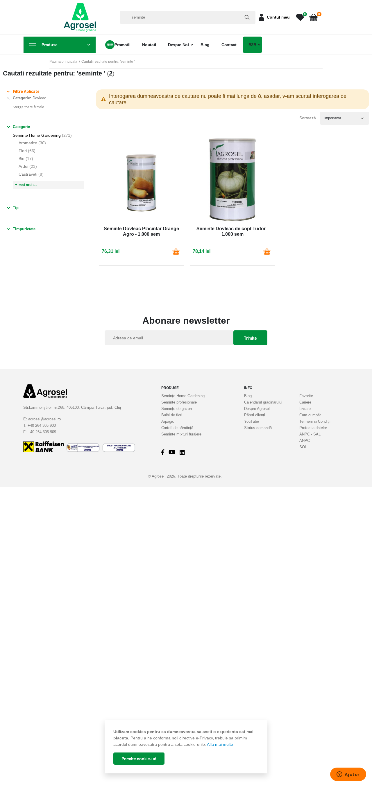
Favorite (306, 396)
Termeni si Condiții (314, 421)
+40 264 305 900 (42, 425)
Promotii (122, 44)
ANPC (304, 440)
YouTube (251, 421)
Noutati (149, 44)
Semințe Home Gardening (183, 396)
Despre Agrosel (257, 408)
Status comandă (258, 428)
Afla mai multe (220, 744)
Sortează (307, 118)
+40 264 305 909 (42, 432)
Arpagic (167, 421)
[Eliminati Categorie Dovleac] (8, 98)
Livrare (305, 408)
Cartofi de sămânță (177, 428)
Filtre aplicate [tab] (26, 91)
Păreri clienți (254, 415)
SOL (303, 447)
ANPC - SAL (310, 434)
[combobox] (187, 17)
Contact (229, 44)
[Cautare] (247, 17)
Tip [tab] (16, 208)
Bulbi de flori (171, 415)
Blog (205, 44)
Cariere (305, 402)
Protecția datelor (313, 428)
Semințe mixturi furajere (181, 434)
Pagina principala (63, 62)
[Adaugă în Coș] (176, 251)
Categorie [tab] (21, 127)
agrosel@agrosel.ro (44, 419)
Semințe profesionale (179, 402)
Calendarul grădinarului (263, 402)
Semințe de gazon (176, 408)
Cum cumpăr (310, 415)
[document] (186, 746)
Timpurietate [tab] (24, 229)
